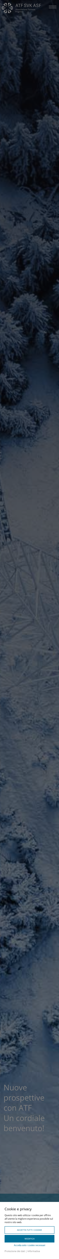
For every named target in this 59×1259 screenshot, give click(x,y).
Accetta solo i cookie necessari (29, 1245)
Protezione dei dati (15, 1251)
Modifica (30, 1239)
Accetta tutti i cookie (29, 1230)
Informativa (33, 1251)
